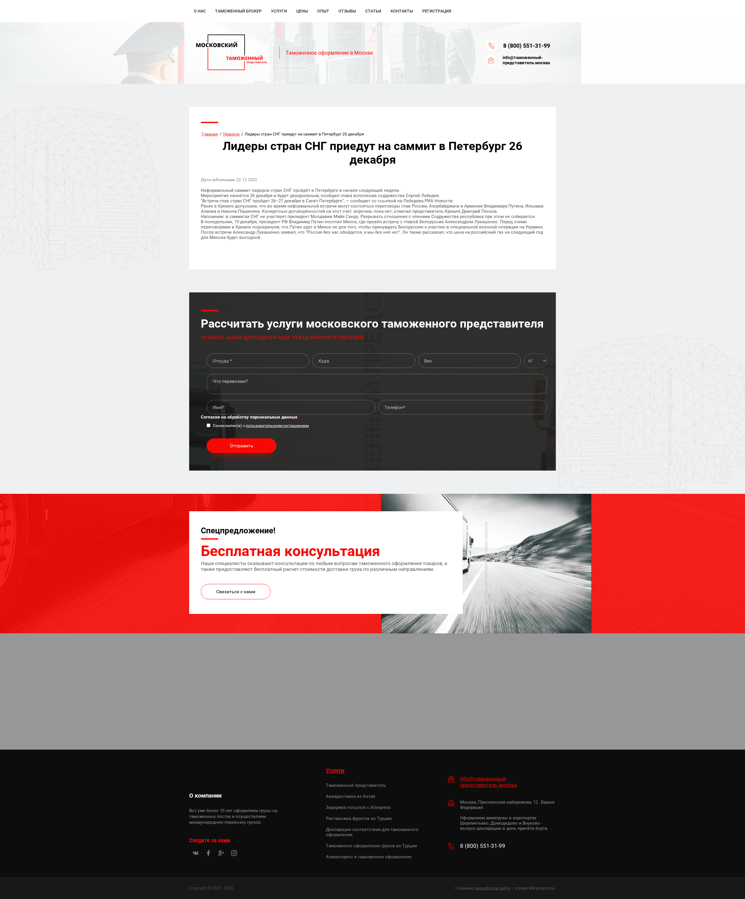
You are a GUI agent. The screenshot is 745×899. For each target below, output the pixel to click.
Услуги (335, 770)
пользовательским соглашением (277, 425)
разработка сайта (492, 888)
